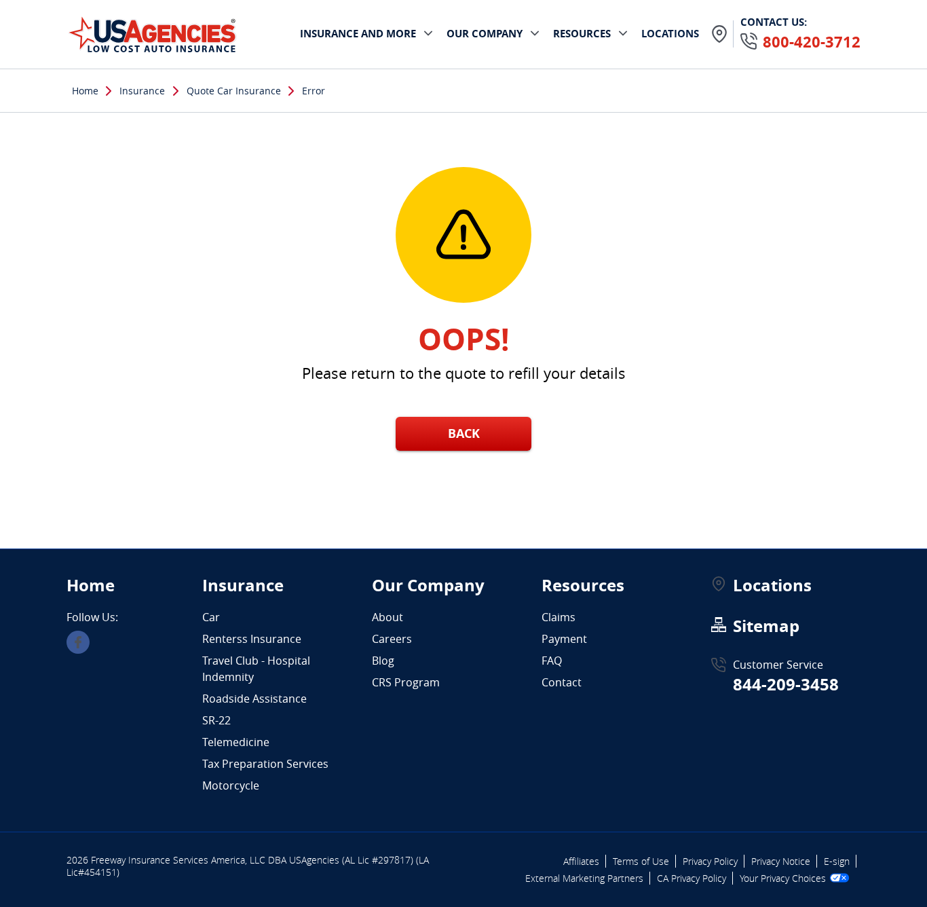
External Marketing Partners (584, 878)
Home (85, 90)
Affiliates (581, 861)
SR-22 (216, 720)
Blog (383, 660)
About (387, 617)
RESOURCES (582, 33)
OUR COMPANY (485, 33)
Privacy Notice (780, 861)
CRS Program (406, 682)
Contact (562, 682)
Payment (564, 638)
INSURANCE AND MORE (358, 33)
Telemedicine (235, 742)
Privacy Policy (710, 861)
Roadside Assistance (254, 698)
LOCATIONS (670, 33)
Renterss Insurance (251, 638)
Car (211, 617)
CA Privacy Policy (691, 878)
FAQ (552, 660)
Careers (392, 638)
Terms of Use (641, 861)
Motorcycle (230, 785)
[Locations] (719, 34)
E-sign (837, 861)
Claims (558, 617)
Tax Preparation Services (265, 763)
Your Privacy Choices (783, 878)
